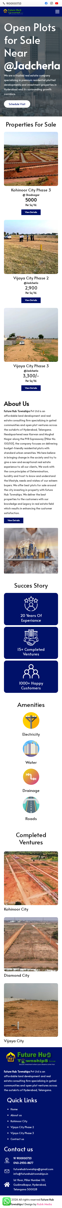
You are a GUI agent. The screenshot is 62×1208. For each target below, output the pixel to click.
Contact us (17, 1139)
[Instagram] (51, 3)
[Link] (13, 12)
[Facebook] (46, 3)
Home (14, 1109)
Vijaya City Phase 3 (22, 1133)
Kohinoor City (19, 1121)
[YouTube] (56, 3)
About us (16, 1115)
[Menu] (57, 11)
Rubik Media (44, 1204)
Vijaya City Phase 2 (22, 1127)
